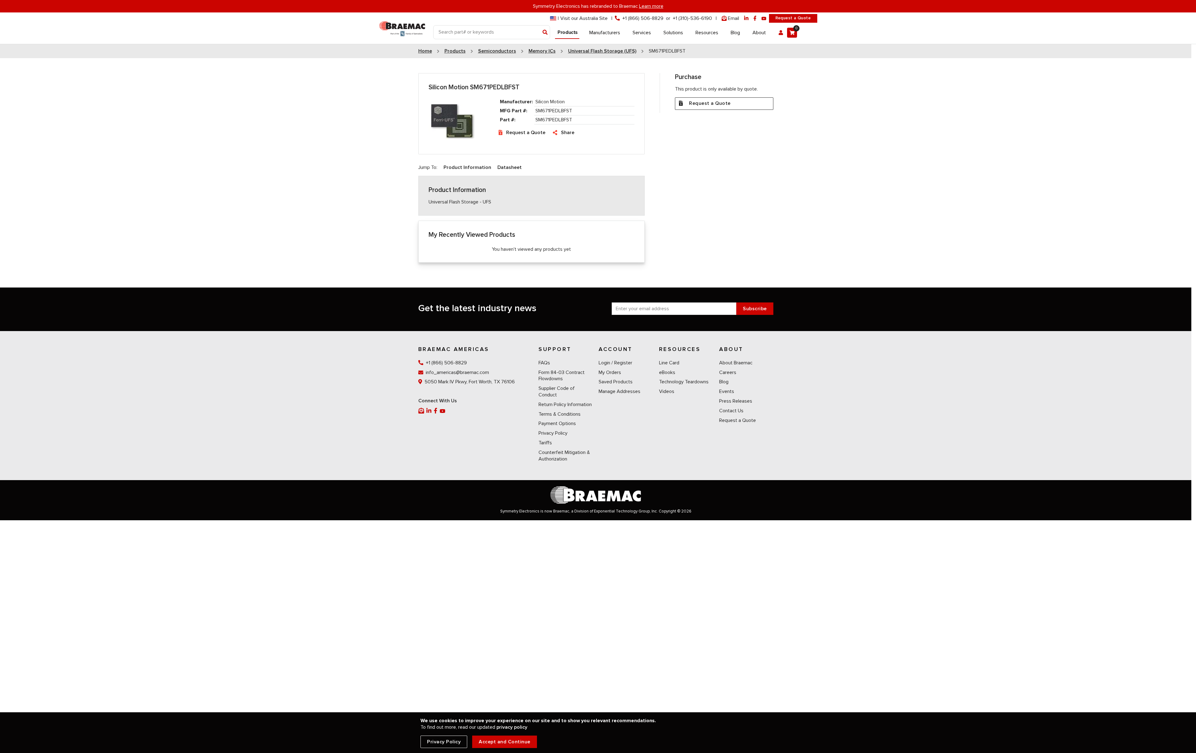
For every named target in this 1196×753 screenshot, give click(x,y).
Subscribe (755, 308)
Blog (724, 382)
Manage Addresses (619, 391)
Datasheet (509, 167)
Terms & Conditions (560, 414)
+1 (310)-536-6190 (692, 18)
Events (726, 391)
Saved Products (616, 382)
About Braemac (735, 363)
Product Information (467, 167)
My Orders (610, 372)
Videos (666, 391)
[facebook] (755, 18)
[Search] (545, 32)
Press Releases (735, 401)
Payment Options (557, 423)
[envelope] (421, 410)
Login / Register (615, 363)
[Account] (781, 33)
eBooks (667, 372)
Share (567, 132)
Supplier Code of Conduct (557, 391)
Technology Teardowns (684, 382)
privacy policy (511, 727)
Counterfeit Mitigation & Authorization (564, 455)
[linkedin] (746, 18)
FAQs (544, 363)
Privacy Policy (553, 433)
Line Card (669, 363)
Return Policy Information (565, 404)
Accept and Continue (504, 741)
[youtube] (764, 18)
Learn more (651, 6)
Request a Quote (793, 18)
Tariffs (545, 443)
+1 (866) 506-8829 (642, 18)
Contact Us (731, 411)
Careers (727, 372)
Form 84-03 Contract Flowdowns (562, 375)
